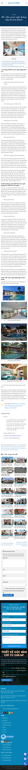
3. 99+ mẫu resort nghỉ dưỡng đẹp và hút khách (13, 66)
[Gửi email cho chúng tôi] (7, 713)
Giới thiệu (4, 720)
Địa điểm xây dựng (6, 628)
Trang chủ (4, 718)
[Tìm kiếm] (26, 3)
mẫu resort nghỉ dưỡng (14, 446)
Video (3, 727)
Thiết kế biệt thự (6, 747)
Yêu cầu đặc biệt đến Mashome (10, 634)
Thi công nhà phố (6, 755)
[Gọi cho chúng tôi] (9, 713)
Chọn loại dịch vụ (7, 623)
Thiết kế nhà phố (6, 744)
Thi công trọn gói (6, 722)
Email (4, 575)
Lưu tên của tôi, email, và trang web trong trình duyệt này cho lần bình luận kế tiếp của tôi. (14, 590)
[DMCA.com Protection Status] (5, 741)
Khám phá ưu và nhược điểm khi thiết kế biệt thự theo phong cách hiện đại (14, 406)
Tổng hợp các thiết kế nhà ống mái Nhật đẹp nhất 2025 (21, 544)
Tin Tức (4, 729)
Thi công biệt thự (6, 757)
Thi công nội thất (6, 760)
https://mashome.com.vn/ (15, 435)
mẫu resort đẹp (4, 446)
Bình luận (5, 558)
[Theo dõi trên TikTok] (5, 713)
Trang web (5, 582)
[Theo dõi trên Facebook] (2, 713)
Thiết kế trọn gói (6, 725)
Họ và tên (4, 611)
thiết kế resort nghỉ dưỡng (20, 448)
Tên (4, 569)
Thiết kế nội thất (6, 749)
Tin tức (14, 14)
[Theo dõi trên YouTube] (12, 713)
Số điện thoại (5, 617)
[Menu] (2, 3)
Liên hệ (4, 732)
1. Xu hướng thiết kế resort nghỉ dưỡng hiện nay (13, 61)
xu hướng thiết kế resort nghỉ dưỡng (9, 449)
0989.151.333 (10, 705)
